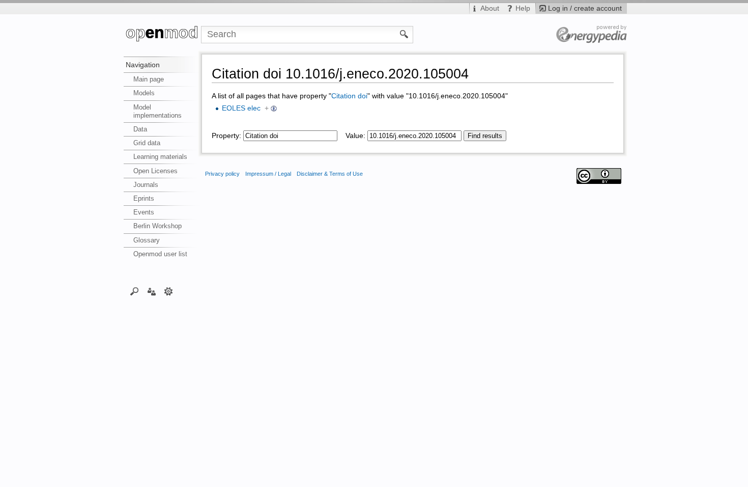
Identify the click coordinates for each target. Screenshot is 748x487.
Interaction (151, 290)
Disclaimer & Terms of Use (330, 174)
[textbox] (290, 135)
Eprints (143, 198)
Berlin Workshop (157, 226)
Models (144, 93)
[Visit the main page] (162, 34)
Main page (148, 79)
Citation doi (349, 96)
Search (134, 290)
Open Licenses (155, 171)
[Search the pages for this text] (404, 34)
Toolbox (169, 290)
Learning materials (160, 156)
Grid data (146, 143)
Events (143, 212)
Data (140, 129)
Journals (145, 184)
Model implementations (157, 111)
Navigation (143, 65)
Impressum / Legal (268, 174)
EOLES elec (241, 108)
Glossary (146, 240)
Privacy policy (222, 174)
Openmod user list (160, 254)
